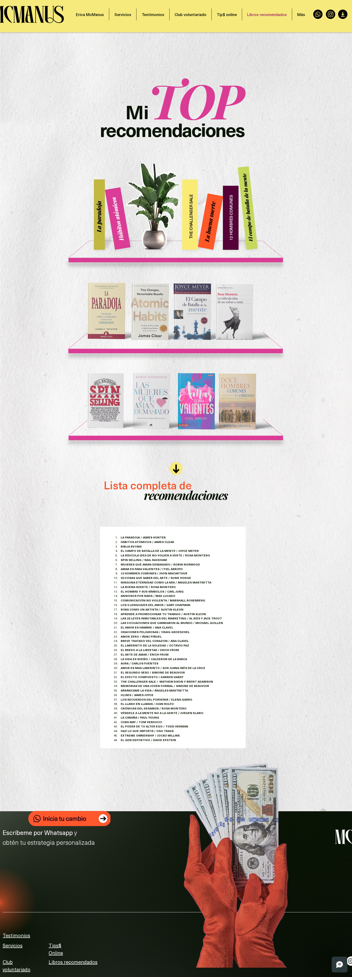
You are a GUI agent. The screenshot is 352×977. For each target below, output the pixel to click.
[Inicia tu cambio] (69, 819)
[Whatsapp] (318, 14)
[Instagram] (330, 14)
